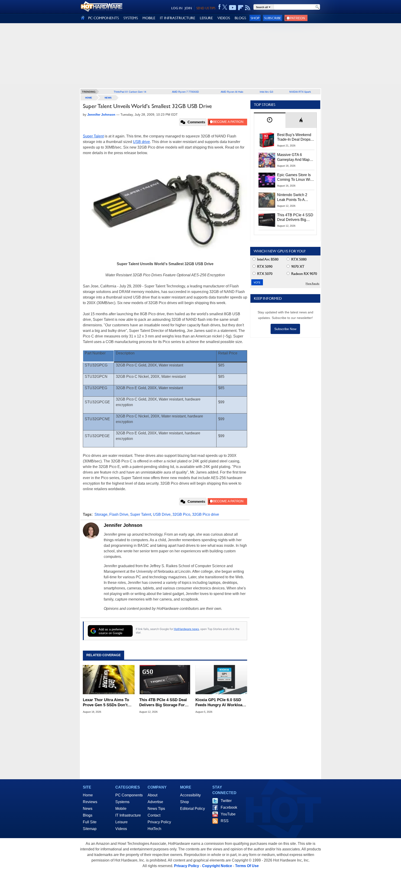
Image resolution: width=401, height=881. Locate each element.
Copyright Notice (217, 866)
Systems (122, 802)
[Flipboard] (240, 7)
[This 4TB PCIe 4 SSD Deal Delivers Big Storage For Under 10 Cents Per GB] (165, 679)
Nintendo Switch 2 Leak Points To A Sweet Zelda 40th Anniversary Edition (293, 197)
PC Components (129, 795)
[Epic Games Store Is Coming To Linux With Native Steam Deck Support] (267, 180)
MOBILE (148, 18)
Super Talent (93, 136)
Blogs (87, 815)
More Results (312, 283)
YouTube (228, 814)
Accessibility (190, 795)
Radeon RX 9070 (303, 273)
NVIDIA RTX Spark (300, 91)
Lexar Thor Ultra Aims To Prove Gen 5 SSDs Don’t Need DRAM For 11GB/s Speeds (106, 703)
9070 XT (297, 266)
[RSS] (247, 7)
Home (88, 795)
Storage (100, 514)
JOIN (188, 8)
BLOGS (240, 18)
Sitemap (90, 829)
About (152, 795)
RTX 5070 (264, 273)
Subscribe (272, 18)
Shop (255, 18)
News (108, 97)
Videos (121, 829)
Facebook (229, 807)
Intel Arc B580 (267, 259)
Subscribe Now (285, 329)
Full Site (90, 822)
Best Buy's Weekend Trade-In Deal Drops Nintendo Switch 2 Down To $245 (294, 137)
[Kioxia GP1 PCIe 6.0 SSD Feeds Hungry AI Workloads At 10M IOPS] (221, 679)
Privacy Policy (159, 822)
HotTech (154, 829)
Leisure (121, 822)
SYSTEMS (130, 18)
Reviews (90, 802)
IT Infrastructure (128, 815)
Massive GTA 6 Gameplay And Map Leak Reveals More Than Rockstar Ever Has (293, 157)
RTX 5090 (264, 266)
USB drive (141, 142)
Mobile (120, 809)
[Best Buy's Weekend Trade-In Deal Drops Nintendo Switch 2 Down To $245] (267, 140)
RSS (225, 821)
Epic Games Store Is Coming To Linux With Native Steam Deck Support (295, 177)
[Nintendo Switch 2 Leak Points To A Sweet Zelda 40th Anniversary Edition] (267, 200)
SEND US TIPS (205, 8)
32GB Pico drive (205, 514)
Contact (154, 815)
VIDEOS (223, 18)
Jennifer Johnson (123, 525)
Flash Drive (118, 514)
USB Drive (162, 514)
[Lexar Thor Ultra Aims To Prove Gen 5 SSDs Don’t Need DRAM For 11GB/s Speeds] (109, 679)
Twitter (226, 801)
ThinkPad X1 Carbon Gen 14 (130, 91)
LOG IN (176, 8)
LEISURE (206, 18)
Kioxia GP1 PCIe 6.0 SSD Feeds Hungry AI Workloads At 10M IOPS (221, 703)
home (88, 97)
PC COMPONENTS (103, 18)
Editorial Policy (192, 809)
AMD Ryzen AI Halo (232, 91)
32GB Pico (181, 514)
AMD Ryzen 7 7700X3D (185, 91)
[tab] (269, 120)
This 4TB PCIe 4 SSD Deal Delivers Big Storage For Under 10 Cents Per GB (163, 703)
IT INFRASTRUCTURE (177, 18)
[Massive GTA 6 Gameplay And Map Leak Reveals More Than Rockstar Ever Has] (267, 160)
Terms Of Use (247, 866)
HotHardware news (186, 629)
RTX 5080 (298, 259)
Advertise (155, 802)
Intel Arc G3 (266, 91)
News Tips (156, 809)
